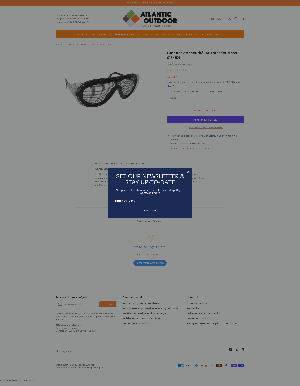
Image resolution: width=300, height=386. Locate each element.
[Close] (188, 172)
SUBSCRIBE (150, 210)
